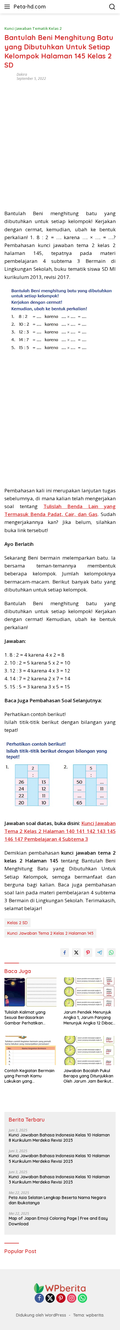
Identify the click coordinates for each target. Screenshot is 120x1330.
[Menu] (8, 7)
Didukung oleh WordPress (41, 1315)
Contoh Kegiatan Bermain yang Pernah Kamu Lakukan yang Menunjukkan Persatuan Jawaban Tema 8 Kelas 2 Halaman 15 (29, 1076)
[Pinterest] (61, 1298)
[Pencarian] (112, 7)
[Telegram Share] (99, 952)
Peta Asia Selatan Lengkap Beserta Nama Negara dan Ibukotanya (57, 1200)
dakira (22, 74)
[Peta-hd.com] (60, 1288)
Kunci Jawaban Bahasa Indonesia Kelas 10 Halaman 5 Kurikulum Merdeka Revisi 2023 (59, 1158)
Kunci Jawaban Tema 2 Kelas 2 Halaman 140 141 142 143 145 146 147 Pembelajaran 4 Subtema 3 (60, 831)
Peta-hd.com (30, 6)
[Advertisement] (60, 143)
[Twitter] (50, 1298)
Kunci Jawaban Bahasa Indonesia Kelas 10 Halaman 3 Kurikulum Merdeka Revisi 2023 (59, 1179)
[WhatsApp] (82, 1298)
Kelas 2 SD (17, 922)
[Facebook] (39, 1298)
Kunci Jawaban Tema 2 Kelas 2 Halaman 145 (50, 933)
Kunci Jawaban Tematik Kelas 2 (32, 28)
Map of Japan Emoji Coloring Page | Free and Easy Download (58, 1221)
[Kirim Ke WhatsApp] (111, 952)
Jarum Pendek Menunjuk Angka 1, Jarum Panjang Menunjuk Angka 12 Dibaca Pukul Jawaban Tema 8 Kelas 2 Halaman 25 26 (89, 1018)
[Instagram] (71, 1298)
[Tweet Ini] (76, 952)
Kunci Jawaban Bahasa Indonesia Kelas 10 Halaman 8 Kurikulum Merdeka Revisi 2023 (59, 1137)
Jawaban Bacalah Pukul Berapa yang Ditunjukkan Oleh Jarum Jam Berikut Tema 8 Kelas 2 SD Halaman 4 (88, 1076)
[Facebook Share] (64, 952)
